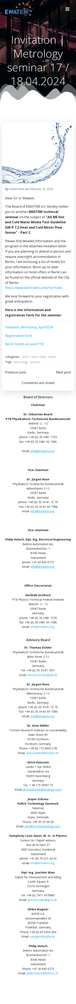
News (52, 357)
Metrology (21, 362)
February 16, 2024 (41, 189)
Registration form (18, 335)
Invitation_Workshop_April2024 (29, 327)
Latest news (38, 357)
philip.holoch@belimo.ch (42, 973)
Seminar (35, 362)
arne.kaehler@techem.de (42, 753)
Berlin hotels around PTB (24, 344)
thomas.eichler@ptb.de (42, 675)
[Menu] (67, 9)
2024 (25, 357)
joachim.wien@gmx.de (42, 900)
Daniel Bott (16, 189)
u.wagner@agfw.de (42, 936)
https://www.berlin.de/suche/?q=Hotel (33, 287)
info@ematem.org (42, 627)
